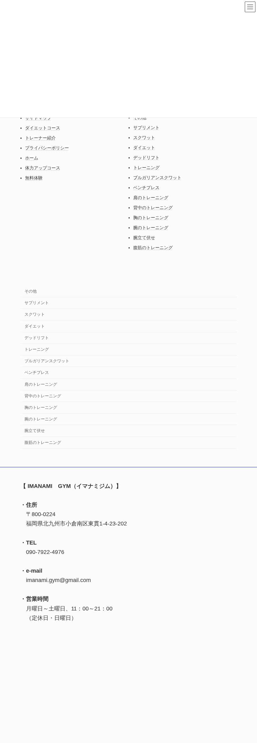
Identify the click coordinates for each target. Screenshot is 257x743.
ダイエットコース (42, 127)
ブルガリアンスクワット (157, 177)
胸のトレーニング (150, 217)
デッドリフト (146, 157)
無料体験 (34, 177)
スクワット (144, 137)
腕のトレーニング (150, 227)
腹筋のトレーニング (153, 247)
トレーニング (146, 167)
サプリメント (146, 127)
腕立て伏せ (144, 237)
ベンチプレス (146, 187)
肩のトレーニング (150, 197)
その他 (30, 291)
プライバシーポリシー (47, 147)
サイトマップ (38, 117)
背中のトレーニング (153, 207)
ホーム (31, 157)
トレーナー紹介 (40, 137)
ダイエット (144, 147)
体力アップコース (42, 167)
